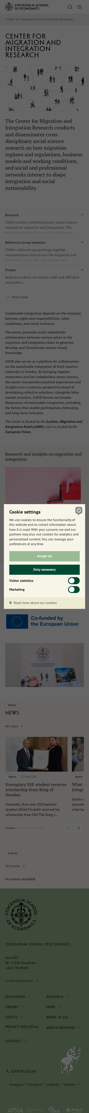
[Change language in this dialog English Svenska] (78, 511)
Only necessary (44, 569)
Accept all (44, 556)
